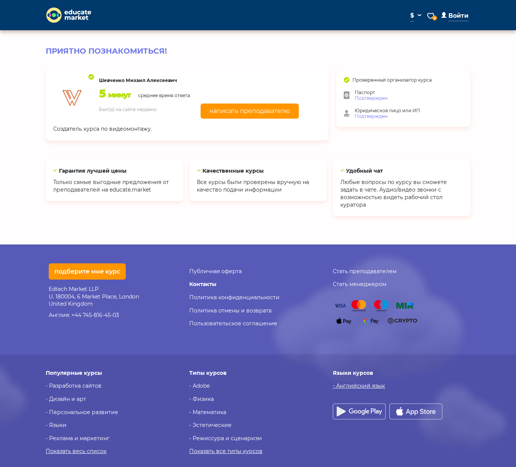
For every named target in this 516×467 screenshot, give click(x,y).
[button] (454, 15)
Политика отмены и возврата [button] (230, 310)
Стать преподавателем (365, 271)
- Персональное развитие (82, 412)
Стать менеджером (359, 284)
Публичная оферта (215, 271)
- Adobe (199, 385)
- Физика (201, 399)
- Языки (56, 425)
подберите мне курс (87, 271)
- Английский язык (359, 385)
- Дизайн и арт (66, 399)
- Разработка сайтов (74, 385)
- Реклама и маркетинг (78, 438)
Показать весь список (76, 451)
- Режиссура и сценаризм (225, 438)
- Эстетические (210, 425)
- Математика (207, 412)
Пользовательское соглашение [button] (233, 323)
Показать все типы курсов (226, 451)
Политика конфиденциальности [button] (234, 297)
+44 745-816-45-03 (95, 315)
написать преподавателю (249, 110)
